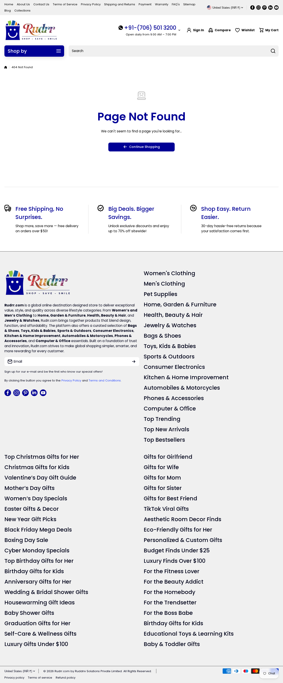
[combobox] (174, 51)
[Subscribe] (133, 361)
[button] (269, 30)
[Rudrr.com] (30, 30)
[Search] (273, 51)
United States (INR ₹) (18, 671)
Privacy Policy (71, 380)
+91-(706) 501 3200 (150, 28)
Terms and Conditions (105, 380)
